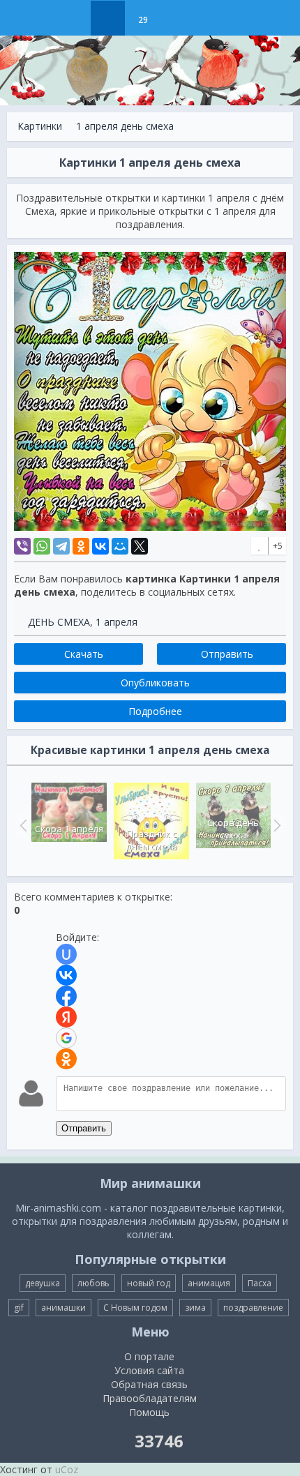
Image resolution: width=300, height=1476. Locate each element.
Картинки (39, 126)
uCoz (66, 1469)
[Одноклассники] (81, 546)
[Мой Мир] (120, 546)
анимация (209, 1283)
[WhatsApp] (41, 546)
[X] (139, 546)
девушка (42, 1283)
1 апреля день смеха (125, 126)
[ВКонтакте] (100, 546)
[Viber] (22, 546)
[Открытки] (73, 18)
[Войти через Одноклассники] (66, 1058)
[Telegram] (61, 546)
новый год (148, 1283)
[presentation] (21, 825)
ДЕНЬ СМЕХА (59, 621)
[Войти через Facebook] (66, 996)
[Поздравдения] (177, 18)
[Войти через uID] (66, 954)
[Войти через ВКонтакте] (66, 975)
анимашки (63, 1307)
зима (195, 1307)
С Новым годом (135, 1307)
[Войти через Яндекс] (66, 1017)
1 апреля (116, 621)
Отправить (83, 1128)
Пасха (259, 1283)
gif (19, 1307)
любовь (93, 1283)
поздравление (253, 1307)
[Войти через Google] (66, 1037)
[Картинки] (108, 18)
